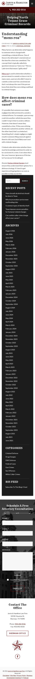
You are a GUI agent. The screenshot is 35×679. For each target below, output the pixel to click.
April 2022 (9, 406)
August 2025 (10, 269)
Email (5, 529)
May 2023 (9, 360)
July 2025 (9, 273)
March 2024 (10, 325)
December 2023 (11, 336)
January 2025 (10, 294)
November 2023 (11, 339)
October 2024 (11, 301)
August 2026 (10, 231)
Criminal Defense (23, 46)
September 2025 (12, 266)
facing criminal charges (16, 163)
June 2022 (9, 399)
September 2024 (12, 304)
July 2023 (9, 353)
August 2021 (10, 434)
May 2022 (9, 402)
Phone (5, 539)
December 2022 (11, 378)
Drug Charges (11, 457)
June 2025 (9, 276)
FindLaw (25, 678)
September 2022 (12, 388)
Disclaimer (17, 575)
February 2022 (11, 413)
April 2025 (9, 283)
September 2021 (12, 430)
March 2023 (10, 367)
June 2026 (9, 238)
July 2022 (9, 395)
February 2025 (11, 290)
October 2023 (11, 343)
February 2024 (11, 329)
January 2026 (10, 252)
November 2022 (11, 381)
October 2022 (11, 385)
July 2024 (9, 311)
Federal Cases (11, 464)
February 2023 (11, 371)
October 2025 (11, 262)
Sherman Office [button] (17, 633)
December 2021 (11, 420)
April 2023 (9, 364)
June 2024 (9, 315)
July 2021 (9, 437)
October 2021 (11, 427)
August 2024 (10, 308)
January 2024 (10, 332)
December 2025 (11, 255)
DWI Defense (11, 460)
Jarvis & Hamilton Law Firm (16, 671)
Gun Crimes (10, 467)
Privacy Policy (21, 675)
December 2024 (11, 297)
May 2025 (9, 280)
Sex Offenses (10, 471)
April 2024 (9, 322)
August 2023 (10, 350)
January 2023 (10, 374)
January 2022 (10, 416)
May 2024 (9, 318)
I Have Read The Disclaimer (19, 580)
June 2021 (9, 440)
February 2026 (11, 248)
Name (4, 518)
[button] (32, 3)
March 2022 (10, 409)
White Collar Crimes (13, 474)
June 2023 (9, 357)
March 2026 (10, 245)
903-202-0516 (19, 9)
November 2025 (11, 259)
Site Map (13, 675)
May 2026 (9, 241)
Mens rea (5, 74)
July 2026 (9, 234)
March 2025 (10, 287)
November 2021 (11, 423)
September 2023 (12, 346)
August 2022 (10, 392)
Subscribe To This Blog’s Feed (16, 487)
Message (6, 550)
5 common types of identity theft (17, 206)
